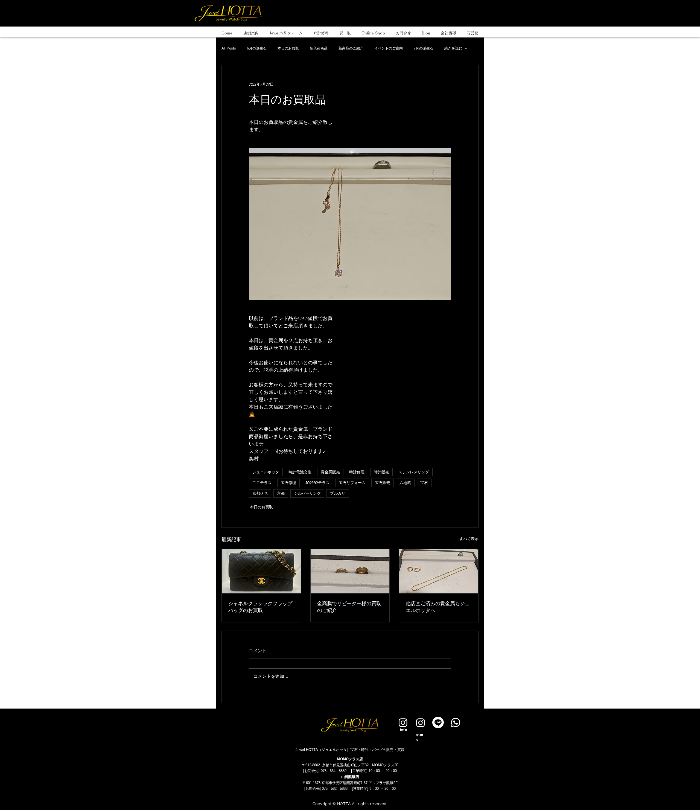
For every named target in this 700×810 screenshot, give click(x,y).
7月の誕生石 (423, 48)
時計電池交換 (299, 472)
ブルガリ (337, 493)
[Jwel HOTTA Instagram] (420, 722)
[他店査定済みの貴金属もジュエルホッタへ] (438, 571)
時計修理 (356, 472)
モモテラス (262, 482)
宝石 (424, 482)
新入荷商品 (319, 48)
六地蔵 (405, 482)
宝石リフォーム (352, 482)
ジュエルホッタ (265, 472)
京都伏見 (260, 493)
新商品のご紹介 (351, 48)
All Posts (228, 48)
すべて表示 (469, 539)
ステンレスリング (413, 472)
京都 (281, 493)
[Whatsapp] (455, 722)
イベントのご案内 (388, 48)
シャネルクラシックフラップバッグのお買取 (260, 606)
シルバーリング (307, 493)
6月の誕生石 (257, 48)
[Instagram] (403, 722)
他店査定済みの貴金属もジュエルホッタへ (438, 606)
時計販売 (381, 472)
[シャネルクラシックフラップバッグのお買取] (261, 571)
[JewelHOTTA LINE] (438, 722)
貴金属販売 (330, 472)
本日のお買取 (288, 48)
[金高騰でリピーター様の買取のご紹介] (350, 571)
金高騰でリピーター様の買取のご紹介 (349, 606)
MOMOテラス (317, 482)
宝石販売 (382, 482)
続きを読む (453, 48)
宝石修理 (288, 482)
